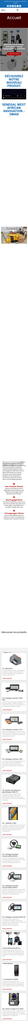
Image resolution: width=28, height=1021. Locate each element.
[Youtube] (15, 6)
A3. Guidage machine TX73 (12, 730)
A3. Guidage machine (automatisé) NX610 (10, 855)
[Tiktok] (20, 6)
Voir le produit (7, 678)
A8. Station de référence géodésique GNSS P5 (11, 791)
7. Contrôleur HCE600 (10, 979)
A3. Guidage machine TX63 (12, 759)
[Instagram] (13, 6)
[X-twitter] (18, 6)
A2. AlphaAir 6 (7, 668)
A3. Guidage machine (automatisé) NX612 (10, 887)
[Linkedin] (8, 6)
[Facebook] (10, 6)
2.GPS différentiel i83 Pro (11, 948)
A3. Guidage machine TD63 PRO (12, 699)
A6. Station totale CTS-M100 (12, 1009)
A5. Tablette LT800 (9, 823)
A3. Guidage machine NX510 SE (13, 917)
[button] (17, 10)
